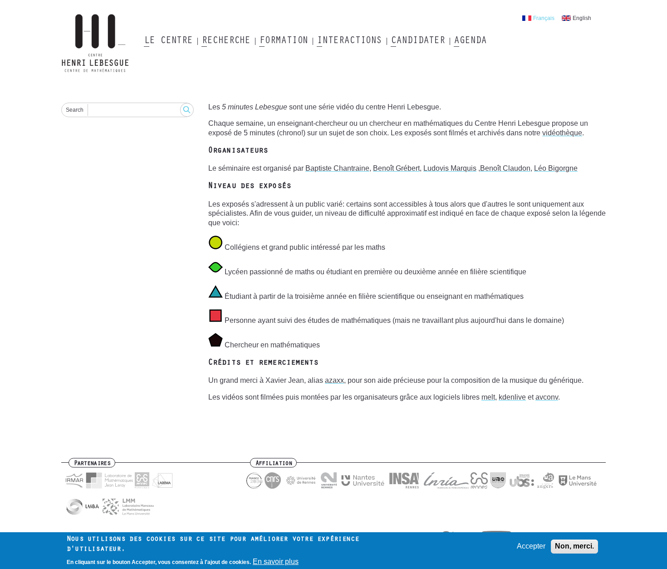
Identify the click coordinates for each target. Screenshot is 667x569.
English (582, 18)
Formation (283, 41)
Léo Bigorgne (556, 168)
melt (488, 397)
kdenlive (512, 397)
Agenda (470, 41)
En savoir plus (276, 561)
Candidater (418, 41)
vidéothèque (562, 133)
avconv (546, 397)
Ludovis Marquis (449, 168)
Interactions (349, 41)
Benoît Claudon (505, 168)
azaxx (334, 380)
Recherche (225, 41)
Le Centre (168, 41)
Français (543, 18)
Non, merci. (574, 546)
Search (74, 110)
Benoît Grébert (396, 168)
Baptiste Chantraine (337, 168)
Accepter (531, 546)
